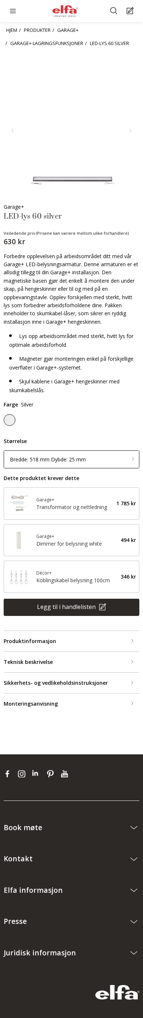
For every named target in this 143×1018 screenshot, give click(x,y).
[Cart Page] (131, 11)
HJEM (11, 30)
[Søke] (114, 11)
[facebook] (9, 773)
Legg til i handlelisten (67, 607)
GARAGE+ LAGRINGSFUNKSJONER (46, 43)
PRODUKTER (37, 30)
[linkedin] (37, 773)
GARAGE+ (67, 30)
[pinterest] (52, 773)
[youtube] (65, 773)
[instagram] (23, 773)
